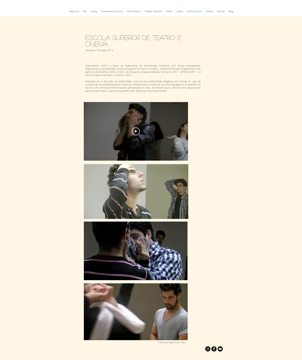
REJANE (63, 4)
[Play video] (136, 131)
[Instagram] (207, 348)
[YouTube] (220, 348)
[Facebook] (214, 348)
